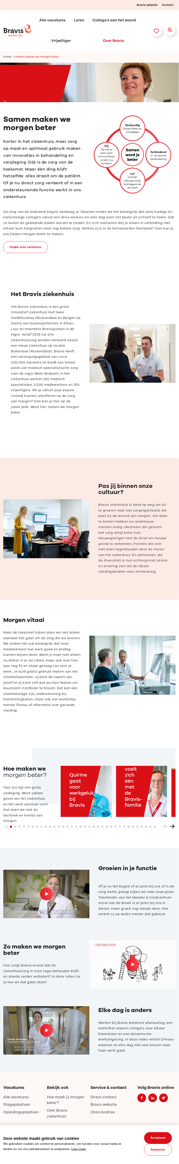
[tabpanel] (89, 82)
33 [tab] (146, 827)
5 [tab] (24, 827)
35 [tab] (155, 827)
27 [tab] (120, 827)
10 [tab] (46, 827)
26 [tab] (115, 827)
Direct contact (103, 1097)
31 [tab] (137, 827)
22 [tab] (98, 827)
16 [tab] (72, 827)
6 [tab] (28, 827)
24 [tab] (107, 827)
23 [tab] (102, 827)
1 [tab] (6, 827)
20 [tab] (89, 827)
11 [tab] (50, 827)
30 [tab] (133, 827)
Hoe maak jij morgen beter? (65, 1100)
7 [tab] (33, 827)
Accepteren (157, 1137)
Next (172, 826)
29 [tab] (128, 827)
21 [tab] (94, 827)
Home (7, 57)
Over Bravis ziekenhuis (57, 1113)
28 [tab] (124, 827)
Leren (79, 20)
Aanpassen (157, 1149)
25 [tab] (111, 827)
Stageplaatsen (16, 1104)
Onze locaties (102, 1112)
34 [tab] (150, 827)
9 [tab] (41, 827)
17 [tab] (76, 827)
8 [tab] (37, 827)
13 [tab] (59, 827)
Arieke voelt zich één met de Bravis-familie (133, 783)
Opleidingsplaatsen (21, 1112)
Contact (168, 5)
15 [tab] (67, 827)
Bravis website (147, 5)
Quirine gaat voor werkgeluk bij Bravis (81, 789)
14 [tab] (63, 827)
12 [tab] (54, 827)
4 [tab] (19, 827)
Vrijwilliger (61, 40)
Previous (165, 826)
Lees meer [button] (78, 1149)
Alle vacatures (52, 20)
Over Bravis (113, 40)
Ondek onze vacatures (25, 247)
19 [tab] (85, 827)
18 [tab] (80, 827)
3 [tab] (15, 827)
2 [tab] (11, 827)
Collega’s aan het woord (114, 20)
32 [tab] (142, 827)
